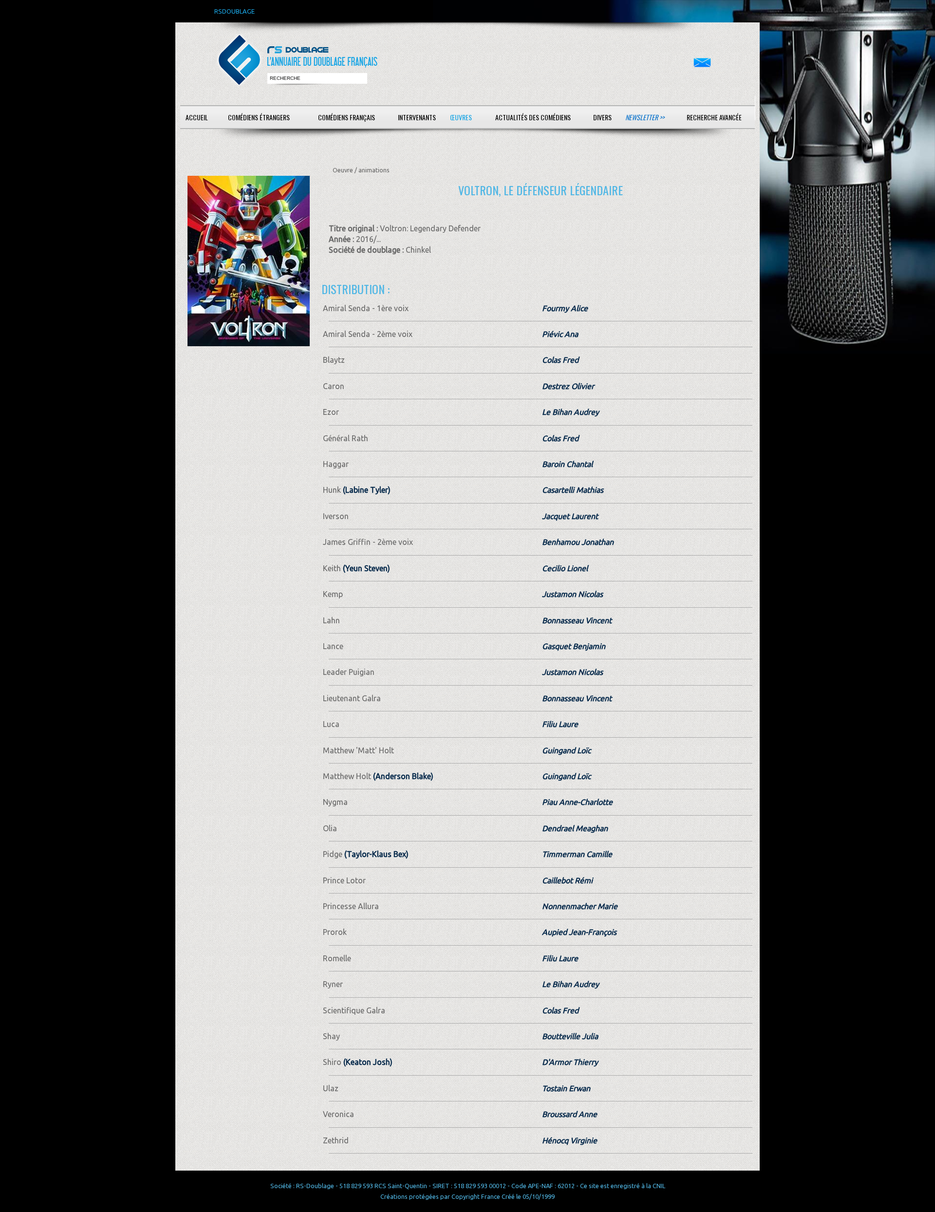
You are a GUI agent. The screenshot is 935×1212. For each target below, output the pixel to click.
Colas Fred (560, 359)
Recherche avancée (714, 117)
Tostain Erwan (566, 1088)
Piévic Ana (560, 334)
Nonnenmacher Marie (579, 906)
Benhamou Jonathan (578, 542)
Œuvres (461, 117)
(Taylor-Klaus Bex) (375, 854)
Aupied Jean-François (579, 932)
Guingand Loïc (566, 750)
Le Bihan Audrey (570, 412)
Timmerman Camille (577, 854)
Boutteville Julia (570, 1036)
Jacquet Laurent (570, 516)
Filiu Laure (560, 724)
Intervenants (417, 117)
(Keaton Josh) (367, 1062)
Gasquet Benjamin (573, 646)
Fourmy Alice (565, 308)
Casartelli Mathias (572, 489)
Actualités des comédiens (533, 117)
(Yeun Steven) (365, 568)
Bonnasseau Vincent (577, 620)
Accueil (197, 117)
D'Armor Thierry (570, 1062)
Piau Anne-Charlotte (577, 802)
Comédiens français (346, 117)
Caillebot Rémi (567, 880)
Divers (602, 117)
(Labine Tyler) (366, 489)
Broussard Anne (569, 1114)
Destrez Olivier (568, 386)
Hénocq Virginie (569, 1140)
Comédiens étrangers (259, 117)
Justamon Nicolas (572, 594)
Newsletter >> (644, 117)
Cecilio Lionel (565, 568)
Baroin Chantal (567, 464)
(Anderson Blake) (402, 776)
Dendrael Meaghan (575, 828)
